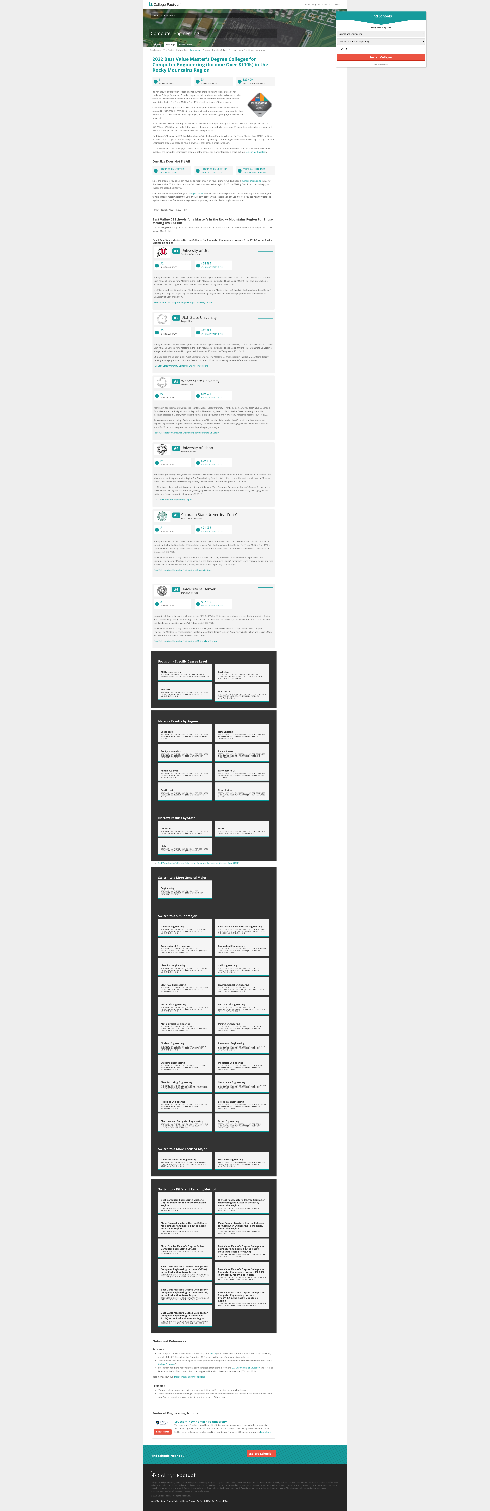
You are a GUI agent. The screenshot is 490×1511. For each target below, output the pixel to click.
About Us (155, 1501)
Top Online (168, 50)
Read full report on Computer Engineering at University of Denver (185, 641)
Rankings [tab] (170, 44)
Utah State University (199, 317)
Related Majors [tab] (186, 44)
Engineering (169, 15)
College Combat (195, 193)
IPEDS (213, 1353)
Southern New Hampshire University (200, 1421)
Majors (316, 4)
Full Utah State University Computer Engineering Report (181, 365)
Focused (232, 50)
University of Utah (196, 250)
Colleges (305, 4)
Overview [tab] (157, 44)
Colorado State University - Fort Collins (213, 514)
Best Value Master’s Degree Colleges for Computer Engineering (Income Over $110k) (198, 863)
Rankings (327, 4)
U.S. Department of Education (246, 1367)
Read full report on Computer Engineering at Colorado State (183, 570)
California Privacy (187, 1501)
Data (163, 1501)
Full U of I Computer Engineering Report (173, 499)
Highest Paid (182, 50)
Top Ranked (155, 50)
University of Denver (198, 589)
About (338, 4)
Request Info (162, 1431)
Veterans (260, 50)
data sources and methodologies (189, 1376)
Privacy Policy (173, 1501)
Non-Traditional (246, 50)
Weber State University (200, 380)
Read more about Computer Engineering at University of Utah (183, 302)
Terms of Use (222, 1501)
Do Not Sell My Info (205, 1501)
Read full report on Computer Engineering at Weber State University (186, 432)
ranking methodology (256, 152)
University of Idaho (197, 447)
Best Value (195, 50)
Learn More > (266, 1432)
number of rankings (251, 180)
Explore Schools (259, 1454)
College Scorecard (166, 1364)
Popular (206, 50)
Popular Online (219, 50)
